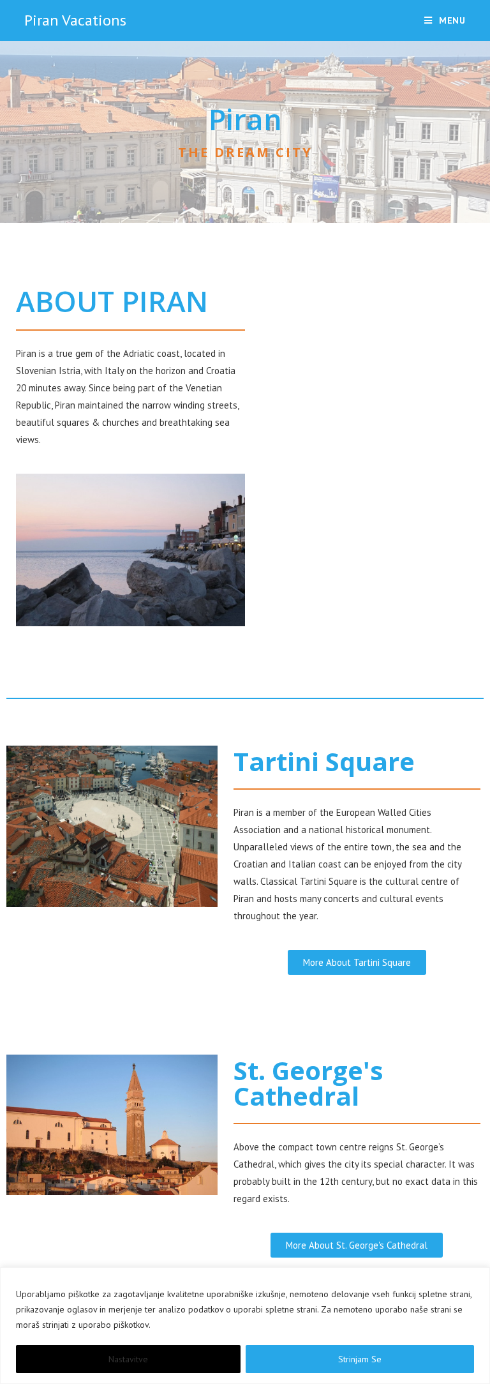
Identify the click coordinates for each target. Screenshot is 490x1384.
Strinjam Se (360, 1359)
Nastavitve (128, 1359)
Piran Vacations (75, 20)
